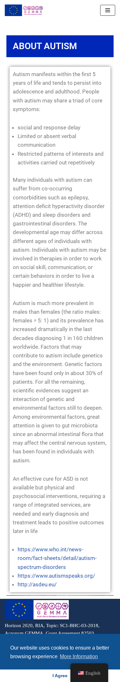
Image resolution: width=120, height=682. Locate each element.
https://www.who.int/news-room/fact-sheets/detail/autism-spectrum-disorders (57, 558)
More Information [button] (79, 656)
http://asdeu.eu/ (37, 584)
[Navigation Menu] (107, 10)
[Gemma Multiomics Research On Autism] (24, 10)
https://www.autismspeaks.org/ (56, 576)
